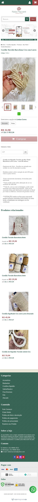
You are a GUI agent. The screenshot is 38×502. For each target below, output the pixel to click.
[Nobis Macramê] (19, 10)
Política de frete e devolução (12, 415)
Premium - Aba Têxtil (22, 44)
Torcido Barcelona (5, 46)
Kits (4, 395)
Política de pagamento (10, 418)
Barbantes (6, 383)
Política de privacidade (10, 421)
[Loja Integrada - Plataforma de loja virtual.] (19, 499)
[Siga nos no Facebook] (14, 457)
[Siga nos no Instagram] (20, 457)
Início (3, 44)
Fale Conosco (7, 409)
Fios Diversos (7, 392)
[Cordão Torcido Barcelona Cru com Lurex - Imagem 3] (23, 107)
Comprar (20, 139)
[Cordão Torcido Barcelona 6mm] (19, 233)
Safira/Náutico (7, 389)
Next (34, 30)
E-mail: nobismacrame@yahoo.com (13, 451)
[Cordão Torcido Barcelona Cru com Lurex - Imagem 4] (30, 107)
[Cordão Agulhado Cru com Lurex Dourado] (19, 309)
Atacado (5, 398)
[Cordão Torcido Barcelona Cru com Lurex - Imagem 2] (15, 107)
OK (26, 152)
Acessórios (6, 380)
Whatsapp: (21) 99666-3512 (11, 450)
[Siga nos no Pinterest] (23, 457)
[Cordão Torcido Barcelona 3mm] (19, 271)
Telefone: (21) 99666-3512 (10, 448)
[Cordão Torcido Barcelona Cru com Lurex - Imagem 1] (7, 107)
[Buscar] (27, 19)
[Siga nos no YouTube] (17, 457)
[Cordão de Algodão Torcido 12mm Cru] (19, 347)
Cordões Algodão (11, 44)
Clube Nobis (6, 412)
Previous (3, 30)
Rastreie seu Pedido (9, 424)
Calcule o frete (6, 147)
